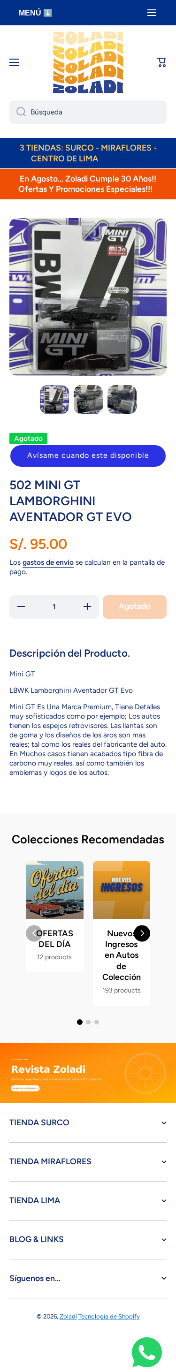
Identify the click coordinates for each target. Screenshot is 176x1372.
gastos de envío (48, 562)
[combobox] (88, 112)
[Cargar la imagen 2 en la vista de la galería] (88, 399)
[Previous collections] (34, 933)
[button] (88, 456)
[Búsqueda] (17, 112)
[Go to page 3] (96, 1022)
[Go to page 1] (80, 1022)
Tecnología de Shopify (109, 1316)
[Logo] (88, 62)
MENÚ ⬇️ (36, 13)
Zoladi (68, 1316)
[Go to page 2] (88, 1022)
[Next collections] (142, 933)
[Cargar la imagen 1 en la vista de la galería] (54, 399)
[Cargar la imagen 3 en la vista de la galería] (122, 399)
